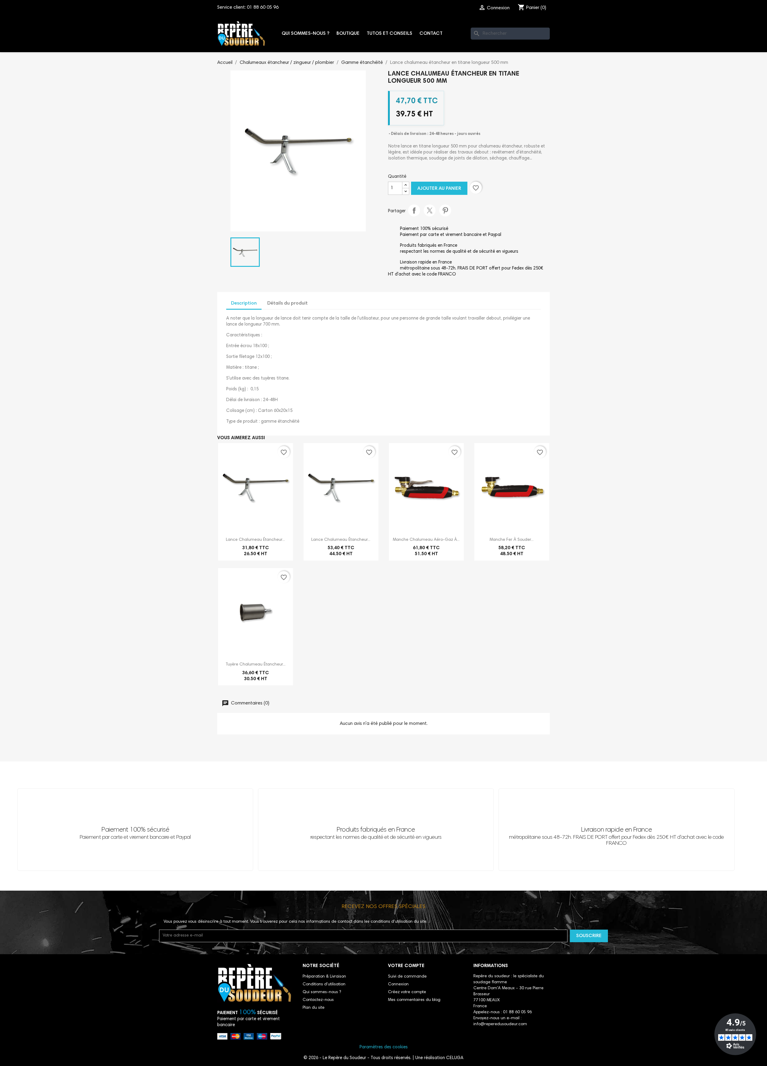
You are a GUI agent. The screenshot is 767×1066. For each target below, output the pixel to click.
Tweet (430, 210)
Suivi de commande (407, 977)
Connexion (398, 984)
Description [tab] (244, 303)
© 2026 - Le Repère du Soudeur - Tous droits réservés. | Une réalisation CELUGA (383, 1058)
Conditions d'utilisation (324, 984)
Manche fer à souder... (512, 540)
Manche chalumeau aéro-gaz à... (426, 540)
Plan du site (313, 1008)
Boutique (348, 33)
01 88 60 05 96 (263, 7)
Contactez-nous (318, 1000)
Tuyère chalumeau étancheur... (256, 665)
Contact (431, 33)
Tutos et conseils (389, 33)
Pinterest (445, 210)
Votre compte (406, 965)
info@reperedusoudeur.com (500, 1024)
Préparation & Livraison (324, 977)
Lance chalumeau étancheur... (255, 540)
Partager (414, 210)
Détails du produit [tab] (287, 303)
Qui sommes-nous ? (305, 33)
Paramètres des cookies (384, 1047)
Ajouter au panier (439, 188)
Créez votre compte (407, 992)
